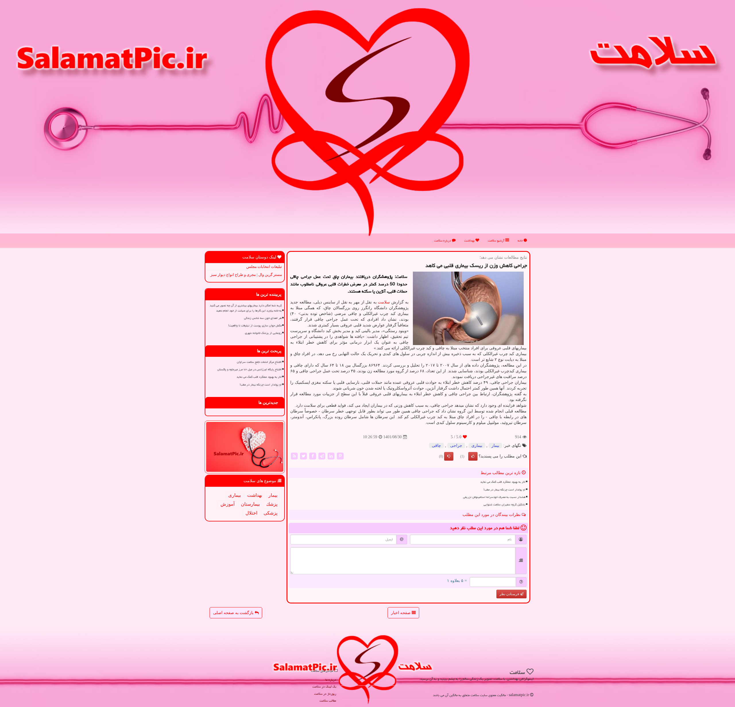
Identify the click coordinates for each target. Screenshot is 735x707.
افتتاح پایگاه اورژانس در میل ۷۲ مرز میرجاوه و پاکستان (249, 369)
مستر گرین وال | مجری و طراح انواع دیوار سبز (246, 274)
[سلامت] (367, 122)
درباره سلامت (443, 240)
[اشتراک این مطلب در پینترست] (340, 456)
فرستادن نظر (510, 594)
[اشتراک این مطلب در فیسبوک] (313, 456)
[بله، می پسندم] (472, 456)
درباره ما (330, 680)
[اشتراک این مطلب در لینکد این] (331, 456)
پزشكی (270, 513)
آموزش (227, 504)
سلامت (384, 302)
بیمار (495, 445)
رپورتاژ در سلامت (325, 694)
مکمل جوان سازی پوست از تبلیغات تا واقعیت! (255, 325)
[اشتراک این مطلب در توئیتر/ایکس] (303, 456)
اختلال (251, 513)
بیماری (476, 445)
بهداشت (469, 240)
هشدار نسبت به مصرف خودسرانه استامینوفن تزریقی (494, 497)
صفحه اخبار (401, 613)
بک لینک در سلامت (324, 686)
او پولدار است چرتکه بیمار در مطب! (504, 489)
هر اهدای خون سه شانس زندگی (263, 318)
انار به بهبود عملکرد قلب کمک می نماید (502, 482)
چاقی (436, 445)
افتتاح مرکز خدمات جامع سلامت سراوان (259, 362)
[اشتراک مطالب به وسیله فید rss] (294, 456)
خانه (521, 240)
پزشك (271, 504)
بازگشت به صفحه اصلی (234, 613)
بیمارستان (250, 504)
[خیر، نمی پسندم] (448, 456)
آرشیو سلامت (496, 240)
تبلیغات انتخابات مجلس (264, 266)
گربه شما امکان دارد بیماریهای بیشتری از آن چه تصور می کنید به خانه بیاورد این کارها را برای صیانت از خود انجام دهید (246, 308)
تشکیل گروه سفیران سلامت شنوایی (504, 504)
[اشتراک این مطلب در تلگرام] (322, 456)
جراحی (456, 445)
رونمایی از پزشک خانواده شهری (263, 333)
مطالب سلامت (328, 701)
